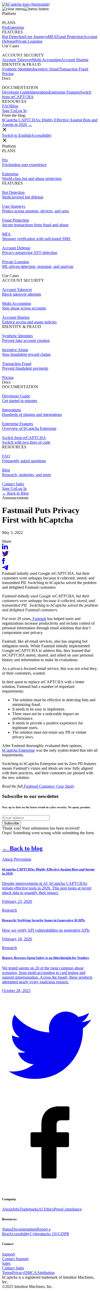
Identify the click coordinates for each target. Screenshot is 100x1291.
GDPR (63, 1234)
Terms (7, 1272)
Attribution (46, 1272)
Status (7, 1229)
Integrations (39, 92)
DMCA (30, 1272)
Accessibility (41, 135)
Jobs (15, 1209)
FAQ (6, 106)
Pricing (8, 377)
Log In (21, 110)
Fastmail (39, 618)
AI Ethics (46, 1209)
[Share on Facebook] (3, 562)
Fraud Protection (69, 36)
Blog (14, 106)
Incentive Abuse (46, 69)
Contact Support (15, 1259)
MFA (52, 36)
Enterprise (16, 27)
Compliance (72, 1209)
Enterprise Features (64, 92)
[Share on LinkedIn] (5, 548)
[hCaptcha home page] (25, 4)
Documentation (24, 1229)
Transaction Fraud (73, 69)
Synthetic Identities (17, 69)
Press (58, 1209)
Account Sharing (74, 60)
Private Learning (28, 41)
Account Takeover (17, 60)
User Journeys (36, 36)
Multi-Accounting (46, 60)
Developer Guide (16, 92)
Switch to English (16, 135)
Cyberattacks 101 (44, 1234)
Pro (5, 27)
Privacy (18, 1272)
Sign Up (9, 110)
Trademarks (28, 1209)
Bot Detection (13, 36)
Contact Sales (13, 484)
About (7, 1209)
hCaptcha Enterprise (18, 750)
